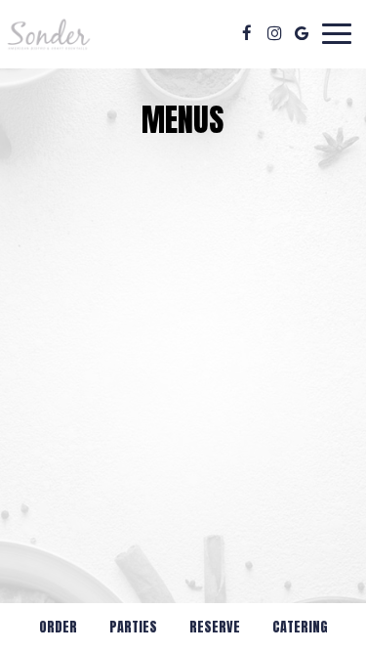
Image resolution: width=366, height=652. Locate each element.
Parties (133, 627)
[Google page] (301, 33)
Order (58, 627)
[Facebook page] (247, 33)
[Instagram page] (274, 33)
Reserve (214, 627)
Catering (300, 627)
